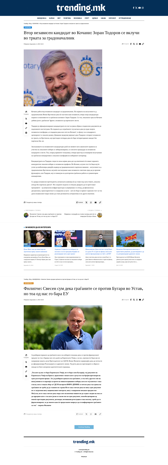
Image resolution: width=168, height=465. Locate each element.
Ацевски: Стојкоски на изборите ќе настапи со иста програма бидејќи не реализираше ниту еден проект (67, 251)
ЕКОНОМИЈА (32, 244)
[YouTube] (139, 8)
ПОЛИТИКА (28, 27)
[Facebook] (133, 8)
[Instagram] (142, 8)
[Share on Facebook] (131, 44)
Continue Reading (84, 427)
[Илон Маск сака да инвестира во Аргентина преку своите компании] (38, 238)
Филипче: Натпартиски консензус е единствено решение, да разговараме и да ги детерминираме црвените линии (130, 251)
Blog (25, 244)
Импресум (84, 456)
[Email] (140, 44)
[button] (25, 8)
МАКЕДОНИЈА (40, 244)
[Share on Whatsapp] (137, 44)
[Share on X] (134, 44)
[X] (136, 8)
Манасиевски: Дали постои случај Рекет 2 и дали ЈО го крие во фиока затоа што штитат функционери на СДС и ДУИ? (98, 251)
